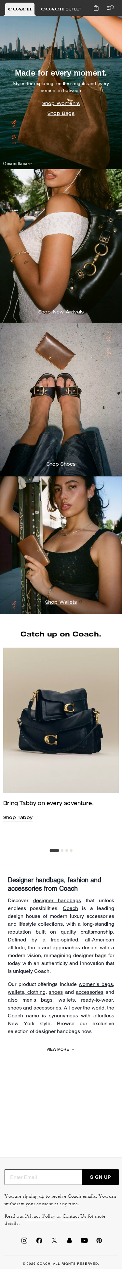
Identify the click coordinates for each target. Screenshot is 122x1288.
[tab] (19, 9)
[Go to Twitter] (54, 1242)
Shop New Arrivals (61, 312)
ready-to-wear (97, 1000)
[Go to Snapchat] (69, 1242)
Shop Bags (61, 114)
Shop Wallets (61, 602)
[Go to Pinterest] (99, 1242)
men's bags (37, 1000)
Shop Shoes (61, 464)
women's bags (96, 984)
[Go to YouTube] (84, 1242)
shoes (56, 992)
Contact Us (74, 1216)
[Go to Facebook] (39, 1242)
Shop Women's (61, 104)
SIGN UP (100, 1177)
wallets (16, 992)
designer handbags (57, 900)
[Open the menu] (109, 8)
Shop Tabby (18, 818)
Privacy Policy (40, 1216)
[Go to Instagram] (24, 1242)
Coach (70, 908)
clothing (35, 992)
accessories (89, 992)
